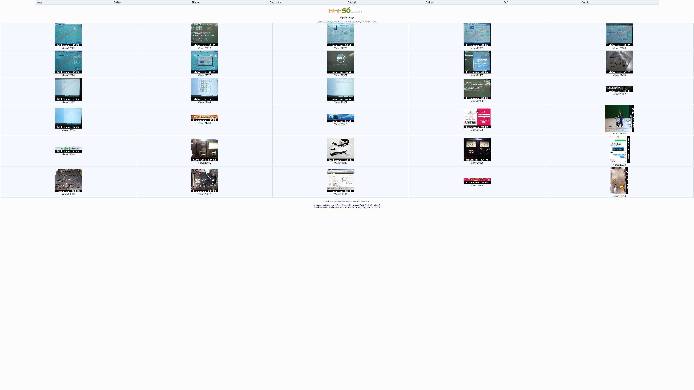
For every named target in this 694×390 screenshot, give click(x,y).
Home (39, 2)
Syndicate (317, 205)
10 (350, 22)
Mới (324, 205)
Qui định (586, 2)
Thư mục (196, 2)
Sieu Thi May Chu (357, 207)
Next (374, 22)
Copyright (327, 201)
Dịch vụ (429, 2)
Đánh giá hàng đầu (343, 205)
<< (335, 22)
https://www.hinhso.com (347, 201)
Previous (321, 22)
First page (329, 22)
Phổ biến (330, 205)
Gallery (117, 2)
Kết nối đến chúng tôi (371, 205)
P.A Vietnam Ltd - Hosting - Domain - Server (331, 207)
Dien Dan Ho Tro (373, 207)
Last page (357, 22)
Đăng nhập (275, 2)
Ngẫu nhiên (357, 205)
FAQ (506, 2)
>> (353, 22)
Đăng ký (352, 2)
